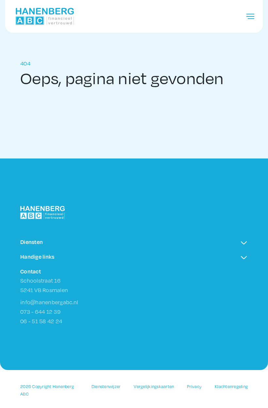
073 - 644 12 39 (40, 311)
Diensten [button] (31, 241)
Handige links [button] (37, 256)
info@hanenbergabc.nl (49, 302)
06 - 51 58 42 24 (41, 321)
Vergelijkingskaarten (154, 386)
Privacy (194, 386)
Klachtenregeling (231, 386)
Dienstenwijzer (106, 386)
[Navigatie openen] (250, 16)
